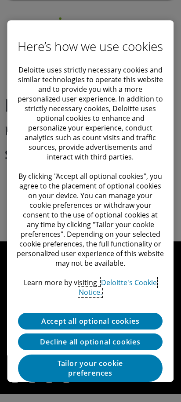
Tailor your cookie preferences (90, 368)
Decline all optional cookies (90, 342)
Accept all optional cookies (90, 321)
